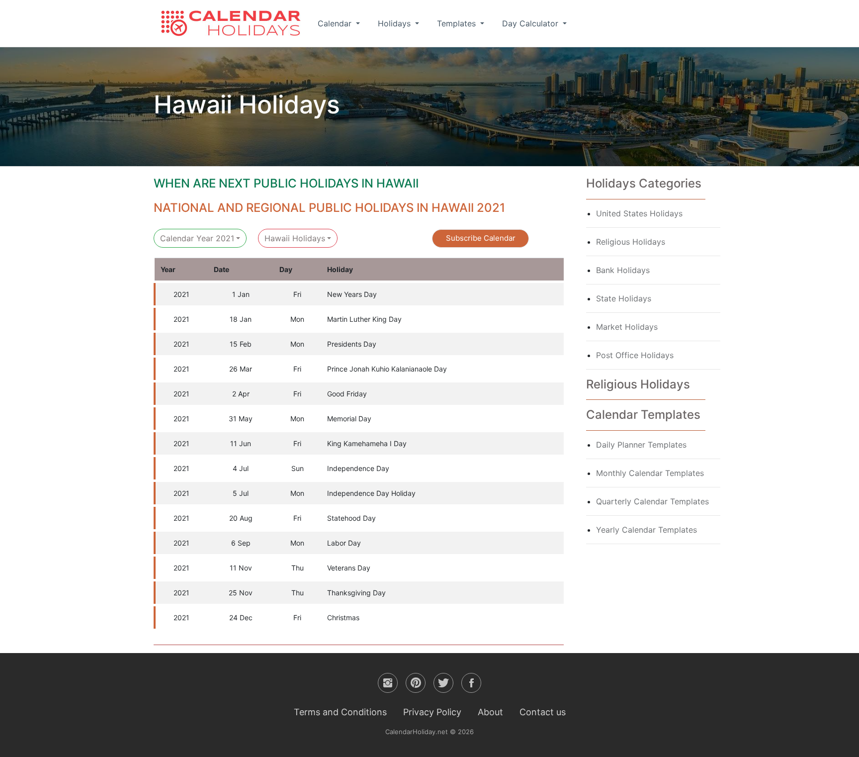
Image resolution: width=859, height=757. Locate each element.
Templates (457, 23)
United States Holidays (639, 213)
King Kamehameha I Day (367, 443)
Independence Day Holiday (371, 493)
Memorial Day (349, 418)
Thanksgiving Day (356, 592)
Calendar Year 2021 (197, 238)
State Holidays (623, 298)
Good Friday (347, 393)
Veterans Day (348, 568)
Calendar (336, 23)
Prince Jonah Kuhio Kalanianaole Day (387, 369)
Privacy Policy (432, 712)
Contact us (542, 712)
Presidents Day (351, 344)
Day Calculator (531, 23)
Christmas (343, 617)
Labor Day (344, 543)
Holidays (395, 23)
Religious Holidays (630, 242)
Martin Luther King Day (364, 319)
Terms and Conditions (340, 712)
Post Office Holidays (635, 355)
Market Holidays (627, 327)
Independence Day (358, 468)
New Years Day (352, 294)
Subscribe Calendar (480, 238)
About (490, 712)
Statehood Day (351, 518)
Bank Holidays (623, 270)
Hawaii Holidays (294, 238)
